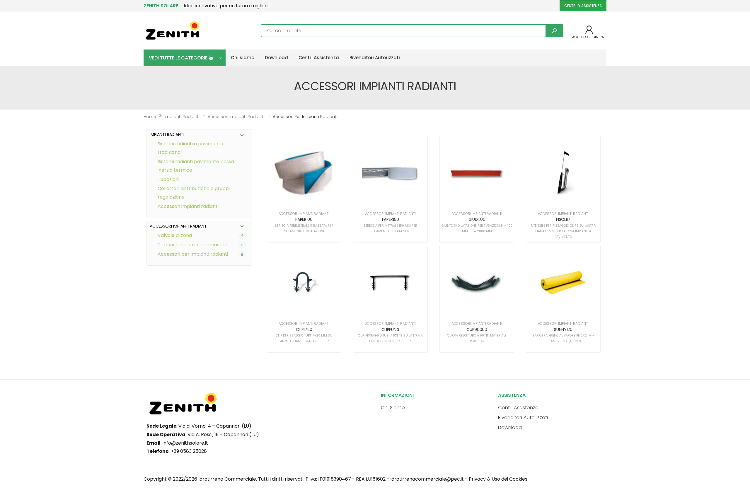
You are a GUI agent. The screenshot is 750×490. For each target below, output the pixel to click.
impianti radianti (182, 116)
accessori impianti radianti (236, 116)
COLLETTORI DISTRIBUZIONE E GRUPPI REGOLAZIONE (194, 192)
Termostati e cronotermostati (192, 244)
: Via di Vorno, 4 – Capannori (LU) (198, 426)
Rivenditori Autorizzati (375, 57)
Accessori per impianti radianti (193, 254)
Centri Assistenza (319, 57)
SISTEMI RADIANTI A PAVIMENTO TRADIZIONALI (190, 148)
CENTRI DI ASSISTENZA (583, 5)
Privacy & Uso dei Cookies (498, 479)
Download (276, 57)
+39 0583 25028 (189, 451)
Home (150, 116)
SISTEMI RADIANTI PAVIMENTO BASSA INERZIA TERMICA (196, 165)
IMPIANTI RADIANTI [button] (167, 134)
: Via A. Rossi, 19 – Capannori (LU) (202, 434)
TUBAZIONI (168, 179)
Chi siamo (242, 57)
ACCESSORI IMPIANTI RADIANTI (188, 206)
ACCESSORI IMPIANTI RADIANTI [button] (178, 226)
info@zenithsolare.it (185, 443)
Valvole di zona (175, 235)
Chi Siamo (393, 407)
